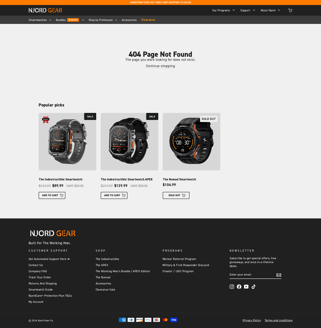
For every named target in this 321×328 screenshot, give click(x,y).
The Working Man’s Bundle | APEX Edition (123, 271)
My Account (36, 302)
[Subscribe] (278, 275)
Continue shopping (160, 66)
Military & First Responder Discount (186, 265)
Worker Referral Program (179, 259)
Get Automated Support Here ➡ (49, 259)
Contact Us (36, 265)
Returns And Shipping (43, 283)
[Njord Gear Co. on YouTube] (246, 286)
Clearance (148, 20)
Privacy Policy (252, 320)
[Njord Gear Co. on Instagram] (232, 286)
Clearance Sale (105, 289)
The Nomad (103, 277)
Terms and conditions (279, 320)
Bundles (66, 20)
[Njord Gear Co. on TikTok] (253, 286)
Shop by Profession (101, 20)
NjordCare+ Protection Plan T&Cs (50, 296)
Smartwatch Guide (41, 289)
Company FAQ (38, 271)
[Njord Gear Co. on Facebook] (239, 286)
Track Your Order (40, 277)
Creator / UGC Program (178, 271)
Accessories (129, 20)
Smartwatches (38, 20)
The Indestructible (107, 259)
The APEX (102, 265)
